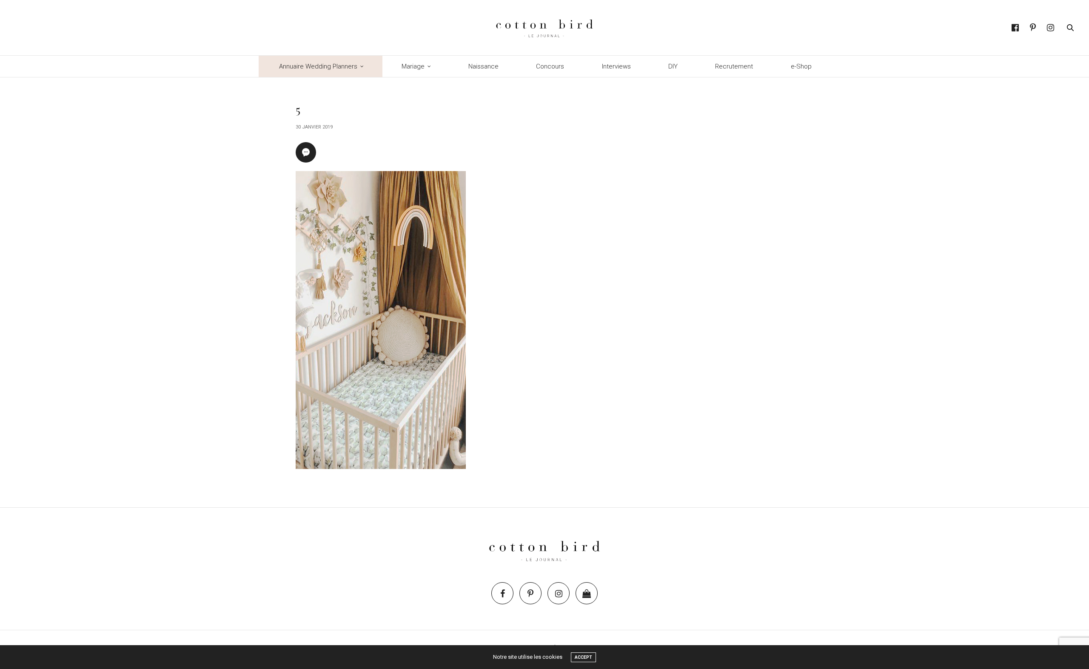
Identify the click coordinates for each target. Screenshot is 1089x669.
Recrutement (734, 66)
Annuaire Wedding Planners (318, 66)
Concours (550, 66)
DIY (673, 66)
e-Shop (801, 66)
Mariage (413, 66)
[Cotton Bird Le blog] (544, 28)
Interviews (616, 66)
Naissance (483, 66)
